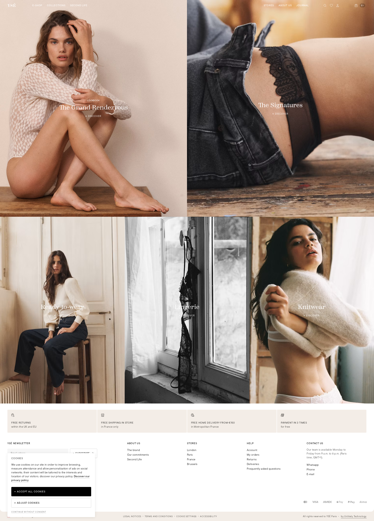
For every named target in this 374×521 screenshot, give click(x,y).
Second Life (78, 5)
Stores (269, 5)
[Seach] (325, 5)
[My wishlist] (331, 5)
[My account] (337, 5)
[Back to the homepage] (11, 5)
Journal (302, 5)
